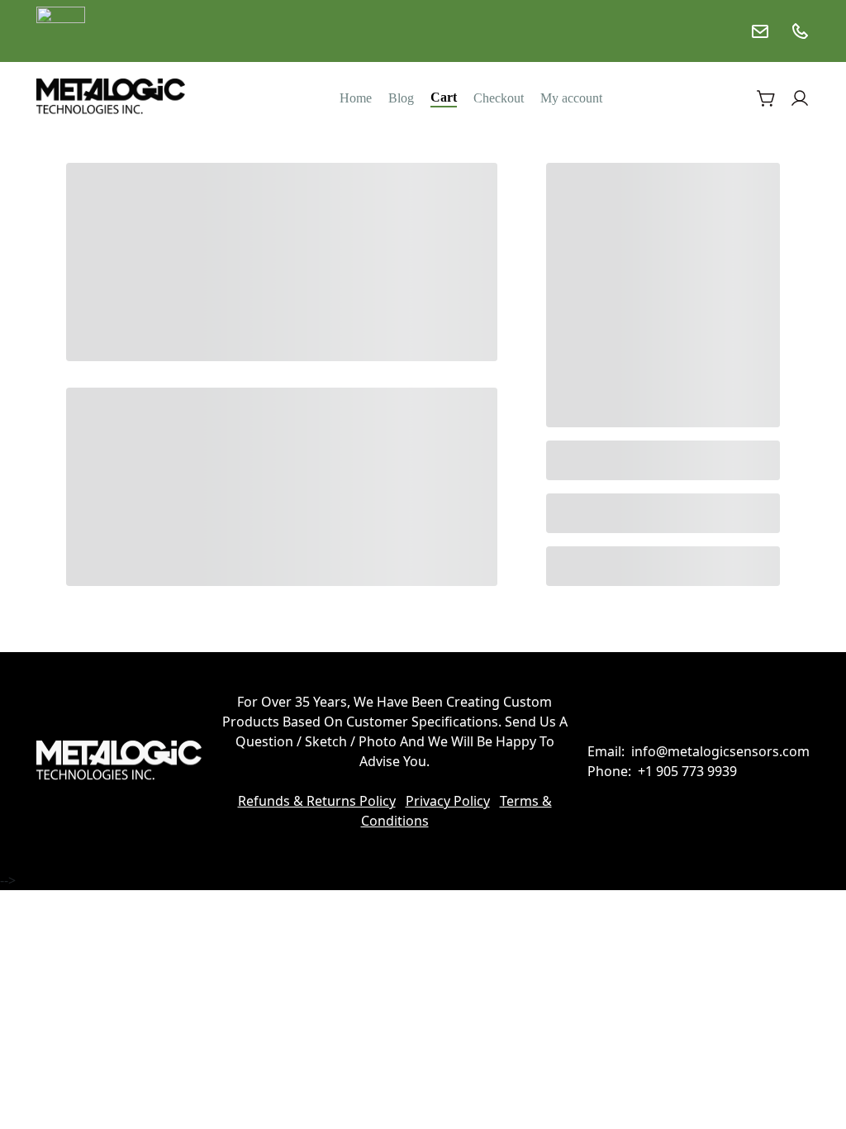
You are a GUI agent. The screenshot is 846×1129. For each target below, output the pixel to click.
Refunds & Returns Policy (317, 801)
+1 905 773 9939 (687, 771)
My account (571, 98)
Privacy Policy (448, 801)
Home (356, 98)
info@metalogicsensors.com (720, 751)
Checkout (498, 98)
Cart (443, 97)
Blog (401, 98)
